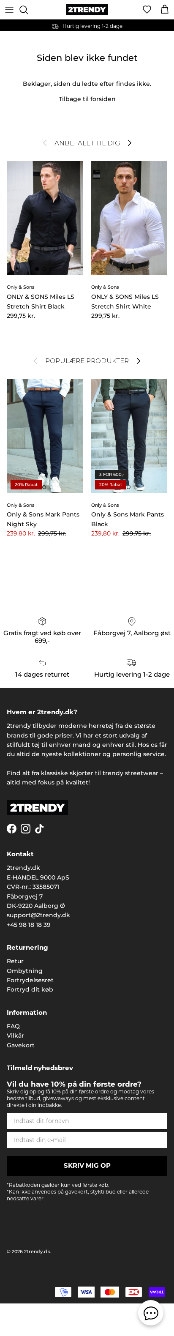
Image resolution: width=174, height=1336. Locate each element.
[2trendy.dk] (87, 9)
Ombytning (25, 971)
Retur (15, 961)
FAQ (13, 1026)
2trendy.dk (37, 1251)
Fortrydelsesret (30, 980)
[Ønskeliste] (147, 9)
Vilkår (15, 1035)
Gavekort (21, 1045)
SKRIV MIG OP (87, 1166)
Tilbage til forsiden (87, 99)
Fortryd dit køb (30, 989)
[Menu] (9, 9)
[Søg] (28, 9)
